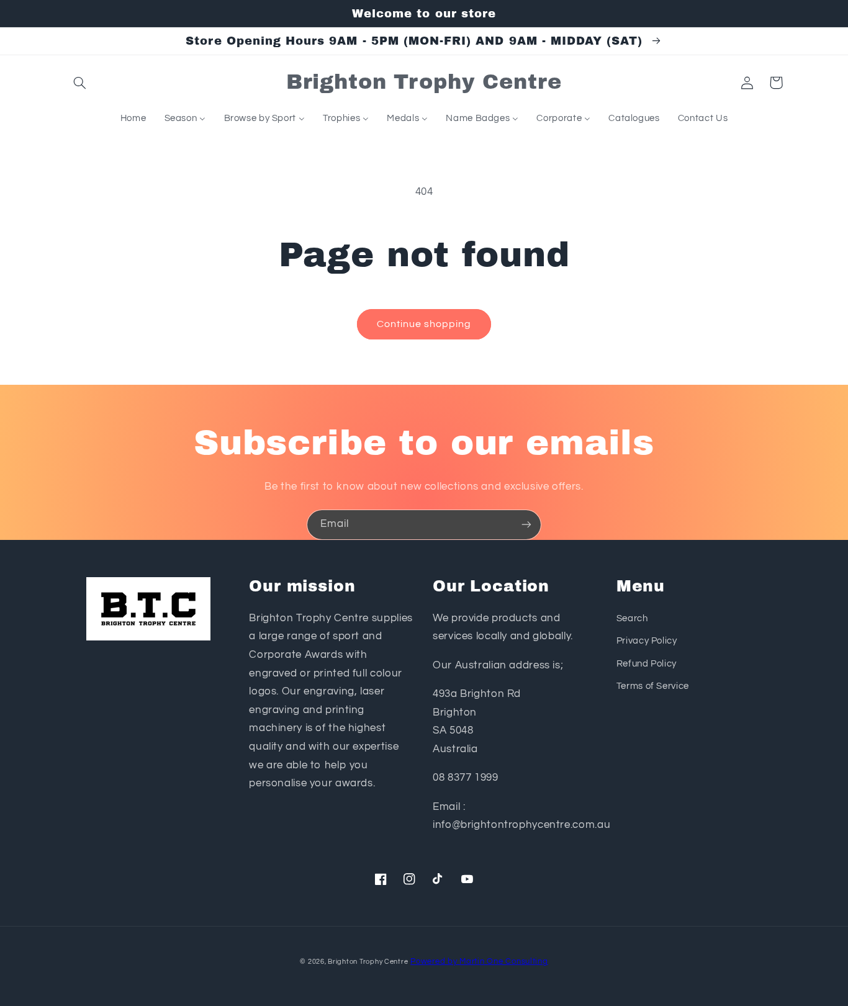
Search (632, 618)
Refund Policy (646, 663)
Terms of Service (652, 686)
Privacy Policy (646, 640)
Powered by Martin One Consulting (479, 962)
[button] (80, 82)
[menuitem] (133, 118)
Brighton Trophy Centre (368, 961)
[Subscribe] (526, 525)
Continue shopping (424, 324)
